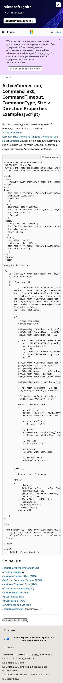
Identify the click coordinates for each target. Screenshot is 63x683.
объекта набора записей (16, 604)
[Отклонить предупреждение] (58, 4)
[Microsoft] (31, 32)
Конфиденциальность (13, 662)
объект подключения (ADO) (18, 588)
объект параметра (13, 596)
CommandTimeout (29, 136)
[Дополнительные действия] (58, 77)
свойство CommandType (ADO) (20, 584)
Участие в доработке (23, 658)
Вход (58, 31)
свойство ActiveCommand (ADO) (20, 568)
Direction (14, 140)
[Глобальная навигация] (3, 32)
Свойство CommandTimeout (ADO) (22, 580)
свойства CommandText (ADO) (19, 576)
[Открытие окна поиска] (52, 32)
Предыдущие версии (41, 654)
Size (4, 140)
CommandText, (10, 136)
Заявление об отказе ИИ (14, 654)
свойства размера (12, 609)
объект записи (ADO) (14, 600)
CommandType (49, 136)
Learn (5, 77)
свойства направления (15, 592)
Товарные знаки (38, 674)
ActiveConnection (12, 132)
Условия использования (14, 674)
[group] (31, 357)
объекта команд (11, 572)
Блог (4, 658)
